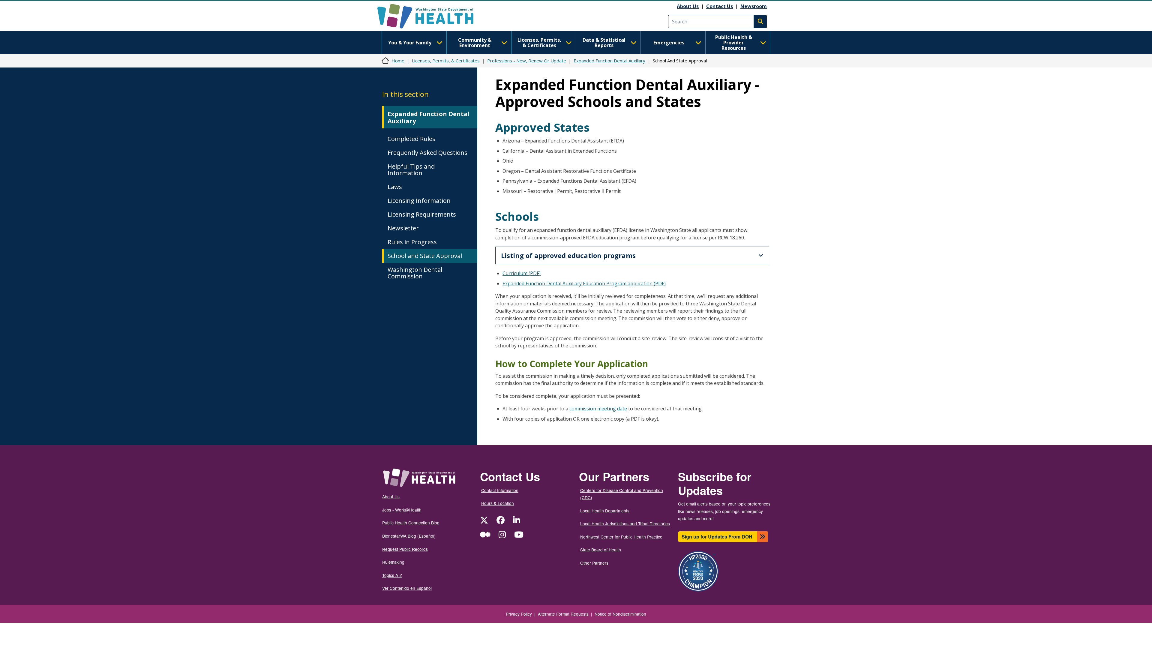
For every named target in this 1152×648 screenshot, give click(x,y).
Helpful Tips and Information (411, 169)
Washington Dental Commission (415, 273)
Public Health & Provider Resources (733, 42)
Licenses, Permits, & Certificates (539, 43)
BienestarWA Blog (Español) (409, 536)
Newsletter (403, 228)
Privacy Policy (519, 614)
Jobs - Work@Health (402, 510)
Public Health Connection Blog (411, 523)
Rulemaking (393, 562)
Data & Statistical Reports (604, 43)
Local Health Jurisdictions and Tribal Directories (625, 523)
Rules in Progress (412, 242)
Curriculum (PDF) (521, 273)
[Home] (430, 16)
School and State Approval (425, 256)
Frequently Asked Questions (427, 152)
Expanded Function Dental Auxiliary (609, 61)
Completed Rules (411, 139)
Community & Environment (474, 43)
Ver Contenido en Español (407, 588)
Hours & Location (497, 503)
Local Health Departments (604, 511)
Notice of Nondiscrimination (620, 614)
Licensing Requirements (422, 214)
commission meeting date (598, 408)
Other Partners (594, 563)
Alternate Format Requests (563, 614)
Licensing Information (419, 200)
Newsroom (753, 6)
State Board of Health (600, 550)
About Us (688, 6)
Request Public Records (405, 549)
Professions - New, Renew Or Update (526, 61)
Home (398, 61)
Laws (395, 187)
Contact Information (499, 490)
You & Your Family (409, 42)
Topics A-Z (392, 575)
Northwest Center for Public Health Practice (621, 537)
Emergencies (668, 42)
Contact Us (719, 6)
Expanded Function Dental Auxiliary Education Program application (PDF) (584, 283)
